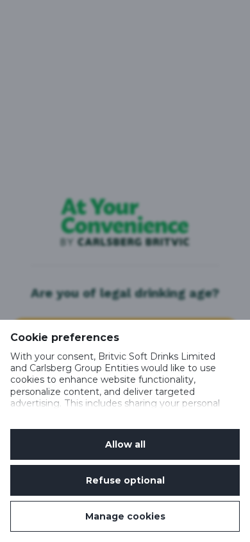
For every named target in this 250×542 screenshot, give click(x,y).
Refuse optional (125, 480)
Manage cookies (125, 516)
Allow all (125, 444)
